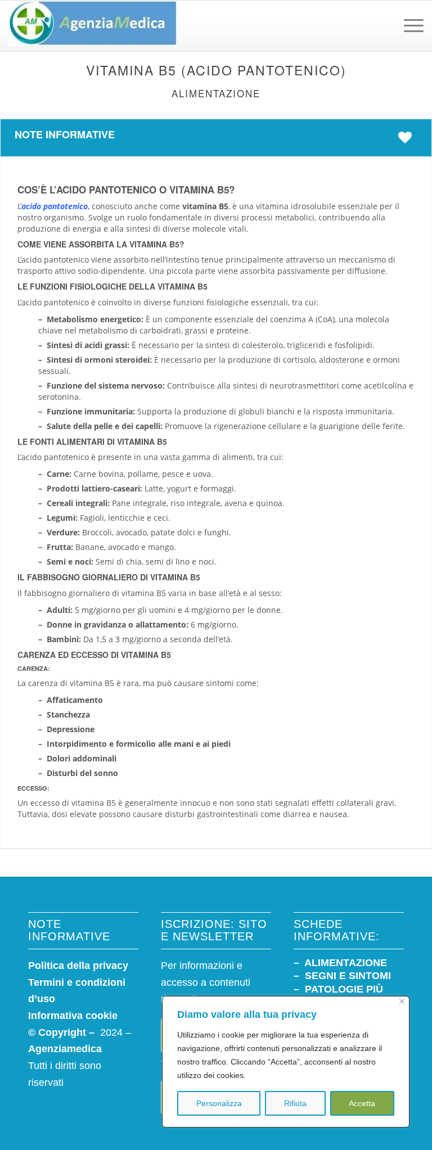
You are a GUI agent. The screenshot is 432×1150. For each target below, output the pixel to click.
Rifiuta (295, 1103)
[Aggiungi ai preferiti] (407, 137)
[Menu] (408, 26)
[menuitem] (408, 26)
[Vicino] (401, 1001)
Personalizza (219, 1103)
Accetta (362, 1103)
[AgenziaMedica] (92, 26)
